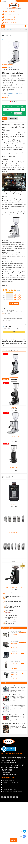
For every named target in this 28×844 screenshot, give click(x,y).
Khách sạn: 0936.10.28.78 (11, 22)
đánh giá (19, 290)
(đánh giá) (9, 67)
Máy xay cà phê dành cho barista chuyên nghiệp (12, 341)
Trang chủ (3, 29)
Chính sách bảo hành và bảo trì (9, 784)
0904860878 (15, 767)
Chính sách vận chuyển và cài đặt (10, 782)
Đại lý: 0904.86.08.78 (10, 20)
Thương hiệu (9, 29)
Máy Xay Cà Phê (11, 93)
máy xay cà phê (8, 340)
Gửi (14, 331)
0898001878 (8, 767)
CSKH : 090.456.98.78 (10, 11)
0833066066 (13, 760)
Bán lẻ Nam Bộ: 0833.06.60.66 (12, 14)
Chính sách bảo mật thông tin (9, 787)
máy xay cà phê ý (15, 343)
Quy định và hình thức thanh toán (10, 780)
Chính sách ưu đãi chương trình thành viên (12, 791)
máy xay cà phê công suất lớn (18, 340)
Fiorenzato (16, 29)
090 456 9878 (13, 762)
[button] (3, 39)
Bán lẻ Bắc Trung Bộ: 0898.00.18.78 (13, 17)
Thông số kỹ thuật (13, 118)
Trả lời (3, 313)
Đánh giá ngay (14, 303)
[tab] (4, 118)
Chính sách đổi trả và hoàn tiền (9, 789)
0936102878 (4, 762)
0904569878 (8, 612)
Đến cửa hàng (14, 102)
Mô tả (4, 118)
